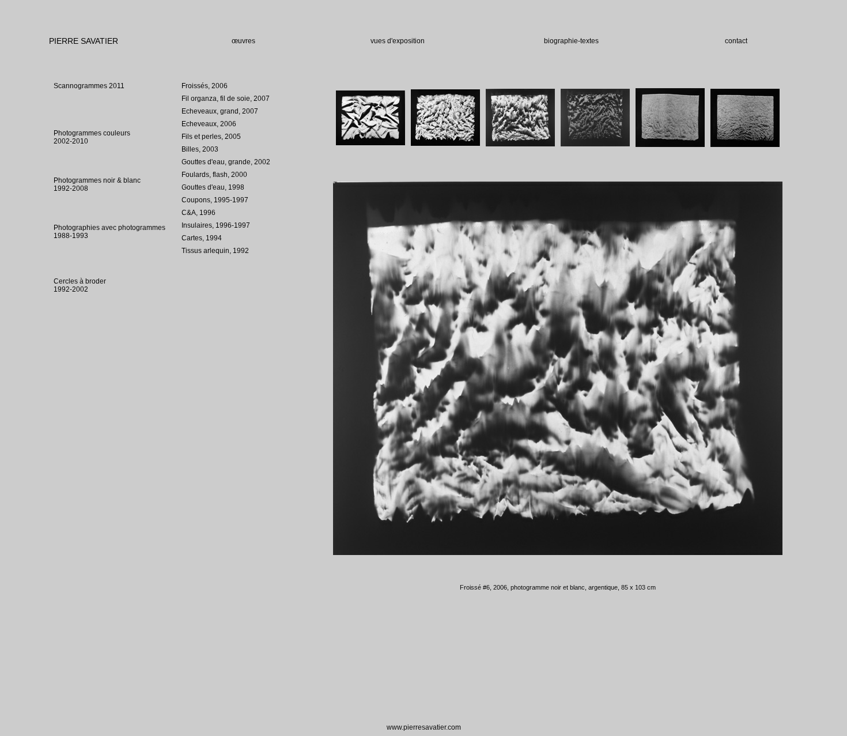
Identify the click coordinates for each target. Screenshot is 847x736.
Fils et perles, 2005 (211, 137)
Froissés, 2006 (204, 86)
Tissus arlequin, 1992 (215, 251)
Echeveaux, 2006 (208, 124)
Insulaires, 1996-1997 (215, 225)
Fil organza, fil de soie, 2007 (225, 99)
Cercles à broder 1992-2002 (80, 285)
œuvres (243, 41)
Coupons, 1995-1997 (214, 200)
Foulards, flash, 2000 (214, 175)
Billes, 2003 (199, 149)
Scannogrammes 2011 (89, 86)
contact (736, 41)
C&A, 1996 (198, 213)
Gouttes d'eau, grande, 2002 (225, 162)
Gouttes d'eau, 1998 (212, 187)
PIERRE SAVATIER (83, 41)
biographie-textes (571, 41)
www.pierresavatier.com (424, 727)
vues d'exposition (397, 41)
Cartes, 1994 (201, 238)
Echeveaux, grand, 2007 (219, 111)
